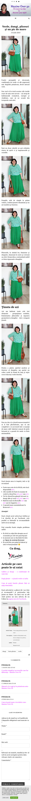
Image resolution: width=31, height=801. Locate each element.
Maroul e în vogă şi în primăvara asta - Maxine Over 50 (15, 687)
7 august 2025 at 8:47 (8, 667)
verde (20, 651)
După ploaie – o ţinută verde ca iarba (15, 578)
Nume (4, 726)
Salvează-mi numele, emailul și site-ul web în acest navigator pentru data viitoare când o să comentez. (15, 754)
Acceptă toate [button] (14, 797)
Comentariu (6, 760)
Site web (5, 742)
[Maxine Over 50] (15, 9)
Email (4, 734)
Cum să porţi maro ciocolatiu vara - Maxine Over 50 (14, 703)
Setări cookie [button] (6, 797)
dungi (4, 651)
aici (13, 489)
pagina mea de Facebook (17, 599)
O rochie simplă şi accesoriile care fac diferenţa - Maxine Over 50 (15, 671)
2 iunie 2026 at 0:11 (8, 699)
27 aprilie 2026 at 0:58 (9, 683)
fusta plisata (12, 651)
